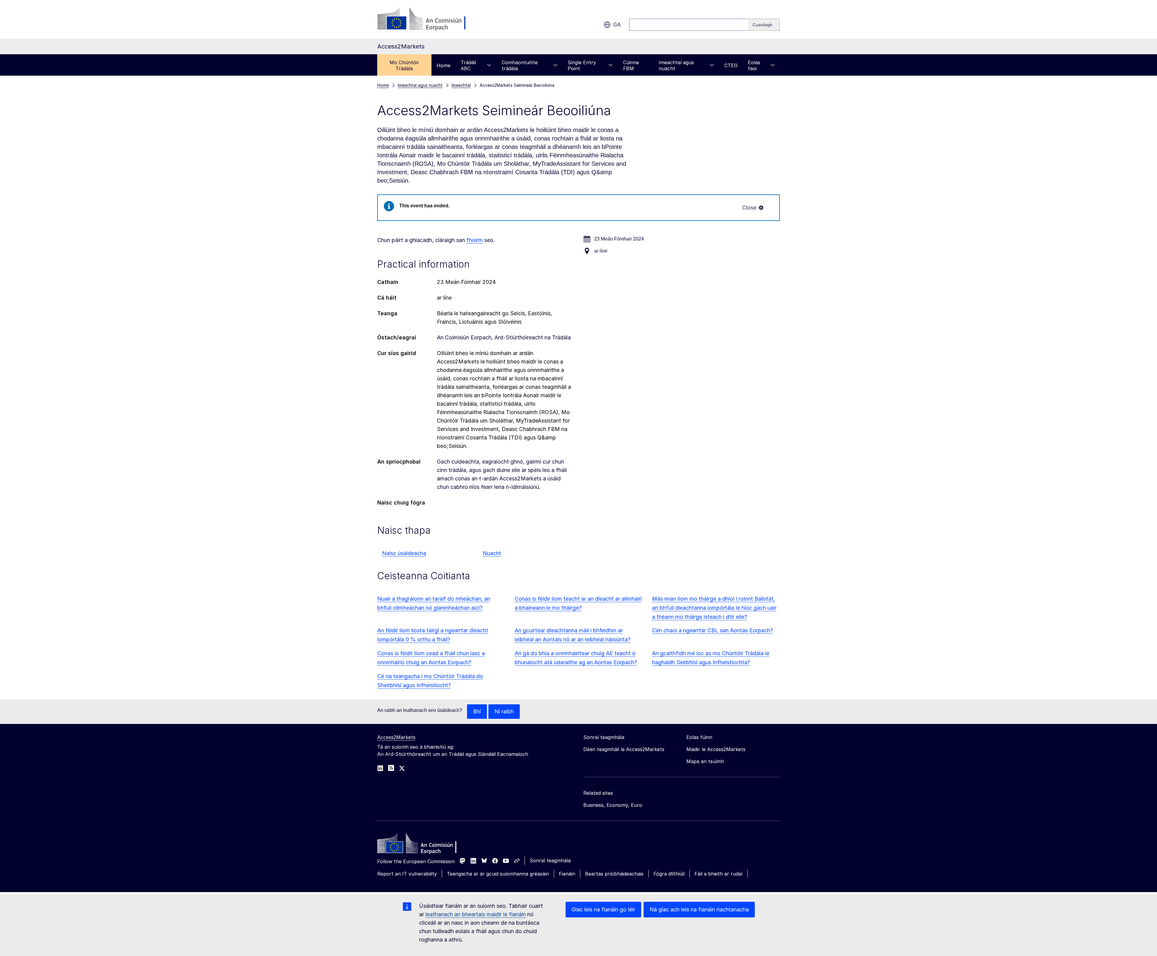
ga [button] (617, 24)
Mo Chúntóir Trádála (404, 65)
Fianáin (567, 874)
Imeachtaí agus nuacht (676, 65)
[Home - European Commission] (421, 845)
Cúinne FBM (631, 65)
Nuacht (492, 553)
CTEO (731, 65)
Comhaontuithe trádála (520, 65)
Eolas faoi (754, 65)
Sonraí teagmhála (550, 860)
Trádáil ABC (468, 65)
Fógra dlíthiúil (669, 874)
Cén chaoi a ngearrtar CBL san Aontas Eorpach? (712, 630)
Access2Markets (396, 737)
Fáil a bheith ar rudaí (718, 874)
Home (443, 65)
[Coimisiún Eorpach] (426, 19)
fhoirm (474, 240)
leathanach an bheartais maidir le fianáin (475, 914)
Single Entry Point (582, 65)
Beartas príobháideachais (614, 874)
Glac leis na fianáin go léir (603, 909)
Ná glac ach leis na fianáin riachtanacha (699, 909)
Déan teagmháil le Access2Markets (623, 749)
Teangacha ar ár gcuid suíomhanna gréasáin (498, 874)
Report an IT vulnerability (407, 874)
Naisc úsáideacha (404, 553)
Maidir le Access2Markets (715, 749)
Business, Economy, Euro (612, 805)
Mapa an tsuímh (705, 761)
